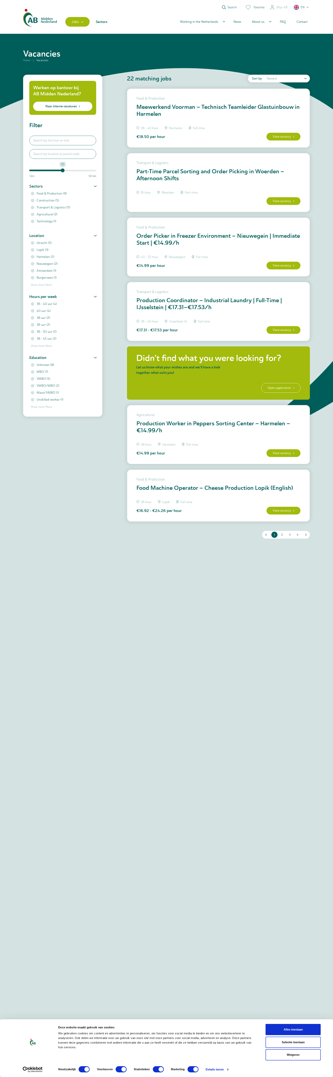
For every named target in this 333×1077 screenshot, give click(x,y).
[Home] (40, 22)
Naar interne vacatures (61, 106)
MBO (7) (42, 372)
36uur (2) (43, 325)
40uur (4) (44, 311)
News (237, 22)
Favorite (259, 7)
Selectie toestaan (293, 1042)
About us (258, 22)
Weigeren (293, 1054)
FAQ (283, 22)
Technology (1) (46, 221)
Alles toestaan (293, 1029)
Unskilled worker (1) (50, 399)
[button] (301, 7)
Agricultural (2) (47, 214)
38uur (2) (43, 318)
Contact (302, 22)
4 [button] (297, 534)
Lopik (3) (43, 250)
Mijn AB (282, 7)
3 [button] (290, 534)
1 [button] (274, 534)
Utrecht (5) (44, 243)
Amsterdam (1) (46, 270)
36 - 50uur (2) (47, 331)
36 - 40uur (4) (47, 304)
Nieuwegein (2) (47, 264)
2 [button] (282, 534)
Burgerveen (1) (47, 277)
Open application (279, 388)
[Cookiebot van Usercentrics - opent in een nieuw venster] (33, 1069)
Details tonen (215, 1069)
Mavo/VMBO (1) (48, 392)
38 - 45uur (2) (46, 338)
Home (26, 60)
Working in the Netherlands (199, 22)
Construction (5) (48, 200)
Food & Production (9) (52, 193)
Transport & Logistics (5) (53, 207)
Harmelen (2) (45, 257)
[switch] (121, 1069)
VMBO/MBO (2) (48, 385)
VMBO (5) (43, 379)
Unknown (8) (45, 365)
